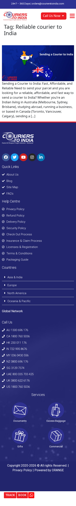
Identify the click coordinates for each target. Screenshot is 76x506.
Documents (20, 420)
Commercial (56, 446)
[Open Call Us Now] (63, 15)
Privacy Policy (22, 470)
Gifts (20, 446)
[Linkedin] (41, 157)
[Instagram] (32, 157)
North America (16, 293)
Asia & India (14, 277)
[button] (38, 277)
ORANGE (58, 470)
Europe (12, 285)
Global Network (12, 311)
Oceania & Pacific (19, 301)
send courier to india (25, 40)
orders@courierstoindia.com (48, 3)
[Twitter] (15, 157)
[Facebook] (6, 157)
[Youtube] (23, 157)
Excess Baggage (56, 420)
